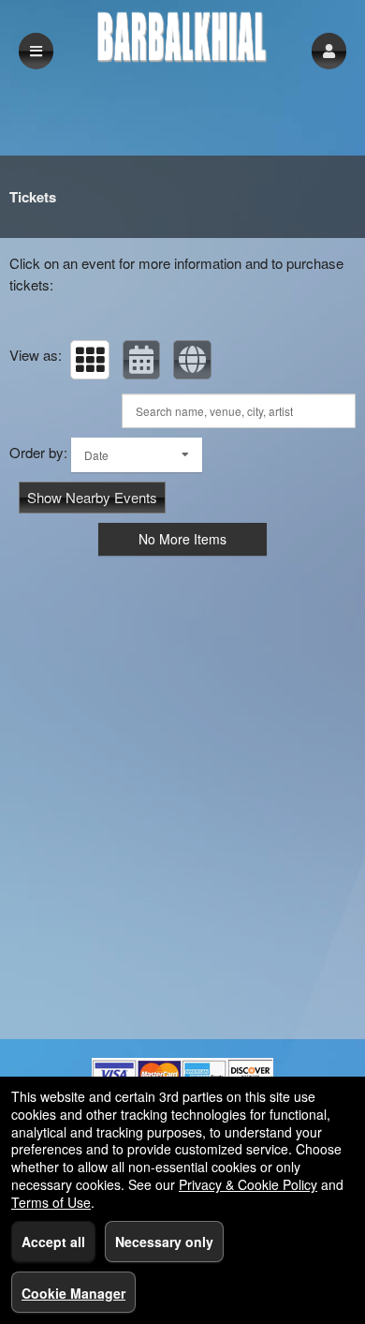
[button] (329, 51)
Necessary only (164, 1241)
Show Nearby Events (92, 497)
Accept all (53, 1241)
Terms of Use (51, 1202)
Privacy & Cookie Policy (248, 1184)
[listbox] (136, 455)
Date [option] (96, 455)
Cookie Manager (73, 1293)
